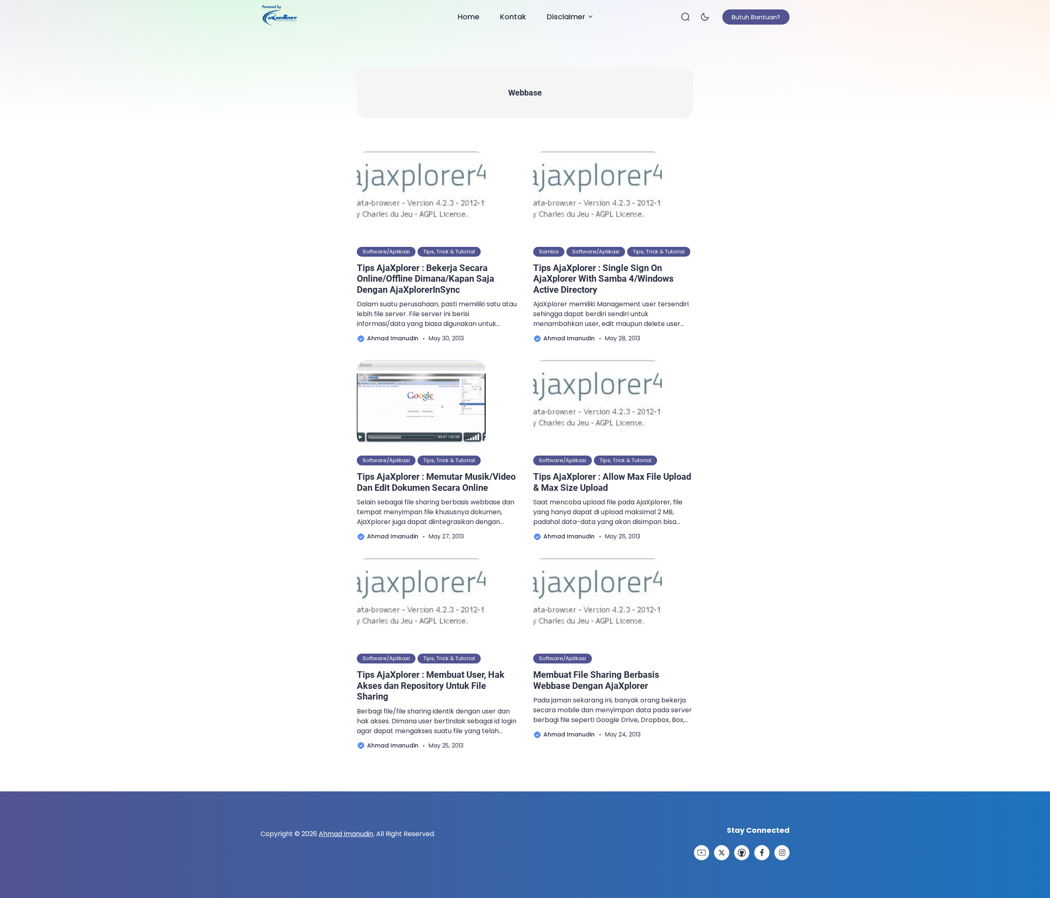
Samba (549, 251)
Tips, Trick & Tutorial (449, 251)
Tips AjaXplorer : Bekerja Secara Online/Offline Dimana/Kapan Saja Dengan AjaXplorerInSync (425, 279)
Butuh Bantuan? (756, 17)
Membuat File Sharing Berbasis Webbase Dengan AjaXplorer (596, 680)
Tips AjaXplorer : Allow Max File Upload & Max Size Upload (612, 482)
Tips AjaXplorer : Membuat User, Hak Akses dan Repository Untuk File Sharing (430, 686)
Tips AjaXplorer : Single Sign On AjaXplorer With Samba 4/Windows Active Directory (603, 279)
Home (468, 16)
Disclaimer (566, 16)
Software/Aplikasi (386, 251)
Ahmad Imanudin (346, 834)
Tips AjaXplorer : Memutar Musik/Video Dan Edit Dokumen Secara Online (436, 482)
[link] (701, 852)
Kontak (513, 16)
